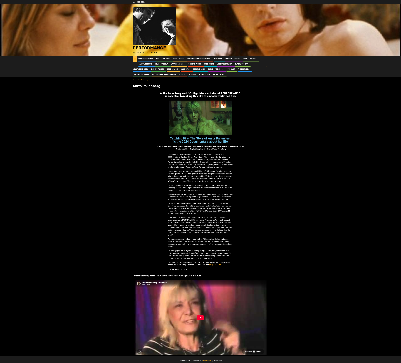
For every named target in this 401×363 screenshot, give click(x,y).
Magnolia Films (215, 265)
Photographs (243, 69)
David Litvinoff (241, 64)
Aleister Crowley (224, 64)
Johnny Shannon (194, 64)
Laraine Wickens (178, 64)
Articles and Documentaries (164, 74)
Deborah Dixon (199, 69)
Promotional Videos (141, 74)
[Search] (267, 67)
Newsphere (207, 361)
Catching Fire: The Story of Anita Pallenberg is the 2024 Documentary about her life (200, 140)
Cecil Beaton (172, 69)
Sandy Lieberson (145, 64)
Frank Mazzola (161, 64)
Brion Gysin (185, 69)
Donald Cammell (163, 59)
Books (182, 74)
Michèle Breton (249, 59)
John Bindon (209, 64)
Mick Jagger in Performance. (199, 59)
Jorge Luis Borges (215, 69)
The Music (192, 74)
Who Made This (204, 74)
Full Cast (231, 69)
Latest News (218, 74)
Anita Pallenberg (232, 59)
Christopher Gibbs (140, 69)
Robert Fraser (157, 69)
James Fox (218, 59)
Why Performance (145, 59)
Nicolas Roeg (178, 59)
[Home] (135, 59)
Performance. (150, 48)
